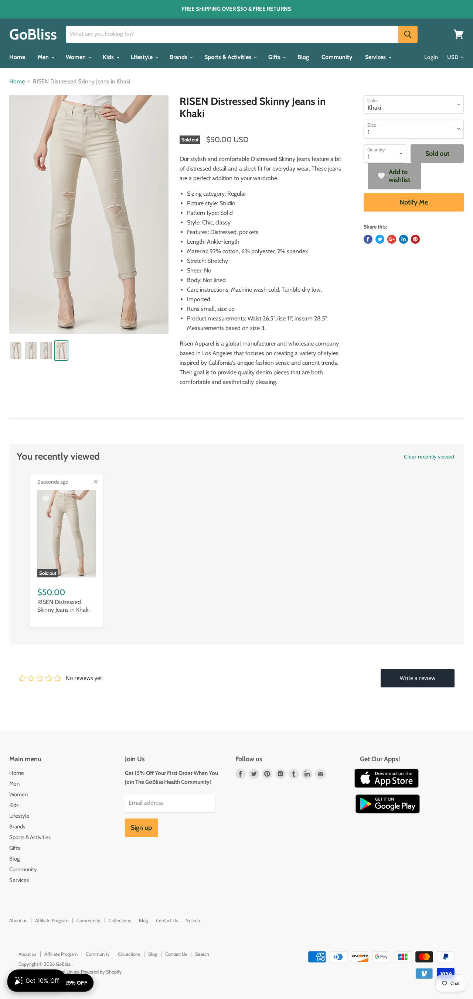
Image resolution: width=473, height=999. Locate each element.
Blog (303, 57)
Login (431, 57)
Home (17, 57)
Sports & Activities (228, 57)
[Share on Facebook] (368, 239)
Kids (109, 57)
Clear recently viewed (429, 457)
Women (76, 57)
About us (18, 920)
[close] (95, 481)
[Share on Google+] (391, 239)
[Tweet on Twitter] (379, 239)
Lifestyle (142, 57)
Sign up (141, 828)
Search (193, 920)
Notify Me (413, 202)
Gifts (275, 57)
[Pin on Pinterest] (415, 239)
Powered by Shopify (101, 972)
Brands (179, 57)
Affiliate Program (51, 920)
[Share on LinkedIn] (403, 239)
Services (376, 57)
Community (337, 57)
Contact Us (167, 920)
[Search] (408, 34)
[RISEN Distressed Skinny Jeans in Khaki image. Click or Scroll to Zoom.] (89, 214)
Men (44, 57)
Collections (120, 920)
